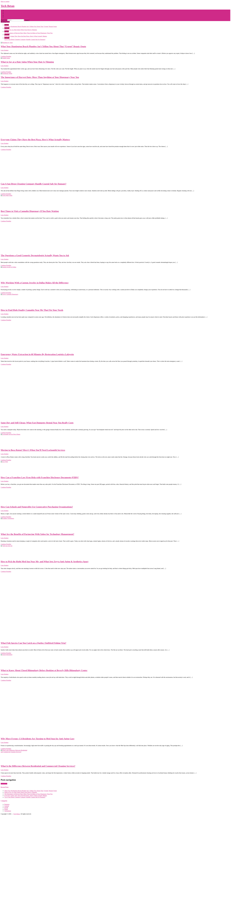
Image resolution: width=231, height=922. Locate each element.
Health (6, 807)
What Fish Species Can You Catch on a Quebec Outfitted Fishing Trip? (33, 643)
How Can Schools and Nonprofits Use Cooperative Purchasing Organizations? (37, 507)
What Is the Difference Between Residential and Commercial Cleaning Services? (38, 766)
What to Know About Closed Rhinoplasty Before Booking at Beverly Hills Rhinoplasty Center (44, 670)
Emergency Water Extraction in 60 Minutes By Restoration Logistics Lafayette (37, 354)
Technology (7, 811)
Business (6, 28)
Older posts (4, 783)
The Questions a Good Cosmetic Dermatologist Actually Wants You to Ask (35, 255)
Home (6, 809)
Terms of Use (8, 17)
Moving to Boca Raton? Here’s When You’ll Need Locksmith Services (33, 450)
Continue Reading (6, 56)
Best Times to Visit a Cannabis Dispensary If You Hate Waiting (30, 211)
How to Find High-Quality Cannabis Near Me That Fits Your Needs (32, 310)
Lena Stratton (4, 50)
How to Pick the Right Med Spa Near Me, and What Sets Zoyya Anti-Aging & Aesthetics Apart (44, 561)
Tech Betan (7, 5)
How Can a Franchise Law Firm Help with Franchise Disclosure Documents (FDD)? (40, 477)
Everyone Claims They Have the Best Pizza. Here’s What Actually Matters (25, 36)
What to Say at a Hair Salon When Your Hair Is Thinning (20, 30)
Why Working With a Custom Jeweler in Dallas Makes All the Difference (34, 283)
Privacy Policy (8, 15)
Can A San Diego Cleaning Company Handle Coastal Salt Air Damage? (24, 39)
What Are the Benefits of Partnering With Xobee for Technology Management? (37, 534)
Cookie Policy (8, 13)
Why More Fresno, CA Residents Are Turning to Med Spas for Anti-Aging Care (37, 738)
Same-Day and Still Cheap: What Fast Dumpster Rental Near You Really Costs (37, 423)
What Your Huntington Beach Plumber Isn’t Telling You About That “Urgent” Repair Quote (30, 26)
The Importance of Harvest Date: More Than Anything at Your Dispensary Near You (28, 33)
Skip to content (5, 1)
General (6, 25)
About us (7, 10)
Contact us (7, 12)
